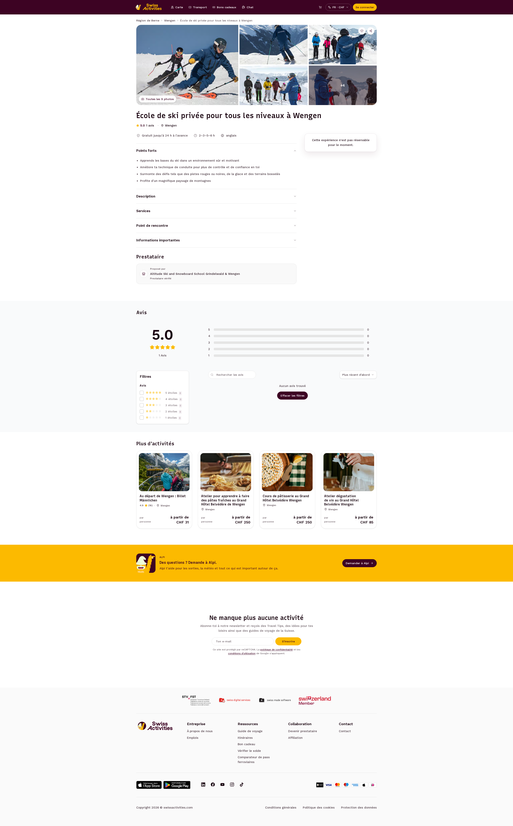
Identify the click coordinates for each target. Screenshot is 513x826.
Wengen (169, 20)
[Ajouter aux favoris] (362, 30)
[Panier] (320, 7)
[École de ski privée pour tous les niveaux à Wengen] (187, 65)
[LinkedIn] (203, 785)
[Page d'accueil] (150, 7)
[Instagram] (232, 785)
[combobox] (358, 375)
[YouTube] (222, 785)
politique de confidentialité (276, 649)
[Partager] (370, 30)
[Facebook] (213, 785)
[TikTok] (241, 785)
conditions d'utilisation (241, 653)
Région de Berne (147, 20)
